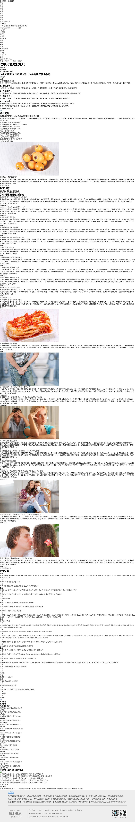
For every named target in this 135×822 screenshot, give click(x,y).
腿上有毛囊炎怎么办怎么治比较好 (78, 799)
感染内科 (47, 590)
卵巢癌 (36, 625)
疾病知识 (4, 191)
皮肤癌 (49, 625)
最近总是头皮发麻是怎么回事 (10, 287)
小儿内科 (3, 615)
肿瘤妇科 (126, 625)
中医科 (13, 61)
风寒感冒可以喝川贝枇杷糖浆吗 (11, 139)
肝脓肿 (32, 606)
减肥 (1, 13)
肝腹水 (40, 606)
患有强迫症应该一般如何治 (42, 799)
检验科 (9, 642)
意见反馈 (62, 810)
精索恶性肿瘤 (55, 788)
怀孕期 (6, 658)
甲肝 (19, 606)
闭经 (23, 662)
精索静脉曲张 (4, 662)
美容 (1, 17)
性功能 (9, 582)
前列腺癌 (8, 625)
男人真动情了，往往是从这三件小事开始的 (15, 387)
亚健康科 (24, 689)
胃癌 (13, 625)
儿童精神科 (24, 615)
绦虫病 (7, 788)
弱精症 (79, 662)
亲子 (15, 26)
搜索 (19, 28)
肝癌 (101, 625)
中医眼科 (45, 638)
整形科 (2, 621)
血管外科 (8, 594)
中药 (5, 666)
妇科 (5, 586)
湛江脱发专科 (111, 799)
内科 (10, 575)
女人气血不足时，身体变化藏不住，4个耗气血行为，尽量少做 (21, 778)
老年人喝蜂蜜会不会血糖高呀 (10, 766)
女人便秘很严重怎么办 (8, 217)
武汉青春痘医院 (27, 802)
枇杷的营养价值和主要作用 (9, 137)
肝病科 (30, 575)
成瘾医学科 (48, 654)
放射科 (14, 642)
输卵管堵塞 (39, 662)
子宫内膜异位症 (99, 662)
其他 (34, 658)
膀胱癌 (79, 625)
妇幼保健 (10, 586)
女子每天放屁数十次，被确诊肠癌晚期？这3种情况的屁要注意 (21, 774)
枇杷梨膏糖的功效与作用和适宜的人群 (13, 124)
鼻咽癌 (74, 625)
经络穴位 (18, 635)
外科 (13, 575)
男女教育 (16, 650)
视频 (1, 21)
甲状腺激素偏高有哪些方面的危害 (12, 237)
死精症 (84, 662)
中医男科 (118, 635)
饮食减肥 (10, 646)
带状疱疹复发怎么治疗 (61, 802)
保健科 (57, 575)
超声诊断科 (21, 642)
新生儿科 (10, 615)
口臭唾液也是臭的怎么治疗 (9, 267)
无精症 (32, 662)
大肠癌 (92, 625)
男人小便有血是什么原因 (8, 343)
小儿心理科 (81, 615)
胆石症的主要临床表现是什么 (10, 720)
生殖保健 (23, 650)
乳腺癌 (26, 625)
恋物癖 (22, 654)
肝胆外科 (52, 594)
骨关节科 (3, 602)
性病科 (7, 598)
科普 (1, 19)
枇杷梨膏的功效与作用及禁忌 (10, 133)
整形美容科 (45, 575)
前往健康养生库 (5, 568)
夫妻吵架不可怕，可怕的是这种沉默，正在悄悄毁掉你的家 (20, 514)
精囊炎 (52, 662)
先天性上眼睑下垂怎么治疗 (9, 277)
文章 (8, 21)
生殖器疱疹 (21, 788)
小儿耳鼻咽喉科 (57, 615)
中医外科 (38, 638)
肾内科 (41, 590)
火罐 (13, 635)
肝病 (36, 606)
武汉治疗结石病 (47, 796)
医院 (1, 9)
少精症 (27, 662)
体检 (12, 26)
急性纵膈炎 (46, 788)
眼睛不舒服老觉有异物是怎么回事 (12, 728)
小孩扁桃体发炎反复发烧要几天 (11, 257)
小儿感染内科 (56, 617)
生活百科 (3, 24)
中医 (1, 26)
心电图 (48, 642)
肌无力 (2, 788)
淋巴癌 (31, 625)
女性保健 (22, 631)
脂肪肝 (11, 606)
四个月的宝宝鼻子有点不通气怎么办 (12, 207)
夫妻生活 (3, 650)
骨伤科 (31, 602)
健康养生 (15, 191)
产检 (13, 658)
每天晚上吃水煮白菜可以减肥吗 (11, 300)
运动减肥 (3, 646)
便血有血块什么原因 (7, 247)
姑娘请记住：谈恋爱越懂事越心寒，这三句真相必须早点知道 (21, 471)
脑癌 (44, 625)
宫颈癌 (2, 625)
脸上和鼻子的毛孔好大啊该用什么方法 (20, 799)
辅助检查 (3, 642)
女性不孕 (108, 662)
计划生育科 (26, 586)
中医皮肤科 (126, 635)
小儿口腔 (73, 615)
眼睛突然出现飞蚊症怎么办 (9, 749)
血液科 (36, 590)
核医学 (27, 642)
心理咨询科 (56, 654)
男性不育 (115, 662)
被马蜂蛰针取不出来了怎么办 (10, 716)
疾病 (1, 7)
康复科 (104, 575)
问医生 (2, 34)
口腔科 (9, 611)
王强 (1, 79)
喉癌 (87, 625)
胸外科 (46, 594)
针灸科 (9, 635)
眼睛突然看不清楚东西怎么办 (10, 724)
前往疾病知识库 (5, 298)
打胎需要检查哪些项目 (8, 461)
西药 (1, 666)
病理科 (43, 642)
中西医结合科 (29, 638)
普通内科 (65, 590)
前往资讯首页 (4, 784)
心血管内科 (29, 590)
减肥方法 (30, 646)
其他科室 (31, 689)
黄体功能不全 (71, 662)
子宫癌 (21, 625)
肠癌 (17, 625)
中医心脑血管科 (57, 635)
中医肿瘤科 (104, 635)
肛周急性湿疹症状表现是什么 (100, 802)
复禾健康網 (78, 810)
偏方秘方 (17, 666)
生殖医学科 (18, 586)
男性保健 (48, 631)
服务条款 (55, 810)
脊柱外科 (15, 602)
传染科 (2, 681)
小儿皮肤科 (127, 615)
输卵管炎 (46, 662)
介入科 (8, 577)
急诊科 (109, 575)
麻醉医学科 (126, 575)
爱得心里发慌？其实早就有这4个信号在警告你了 (17, 558)
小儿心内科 (27, 617)
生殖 (75, 575)
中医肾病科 (48, 635)
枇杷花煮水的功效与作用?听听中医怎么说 (21, 116)
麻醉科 (2, 685)
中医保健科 (26, 635)
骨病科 (9, 602)
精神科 (36, 654)
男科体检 (59, 642)
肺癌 (105, 625)
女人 (26, 26)
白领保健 (35, 631)
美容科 (7, 621)
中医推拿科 (9, 638)
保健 (1, 15)
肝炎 (15, 606)
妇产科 (6, 575)
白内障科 (3, 693)
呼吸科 (2, 590)
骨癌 (41, 625)
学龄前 (30, 658)
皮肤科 (2, 598)
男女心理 (10, 650)
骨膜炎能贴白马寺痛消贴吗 (9, 757)
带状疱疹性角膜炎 (76, 788)
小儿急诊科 (9, 677)
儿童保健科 (32, 615)
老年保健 (42, 631)
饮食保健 (28, 631)
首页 (1, 3)
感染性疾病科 (116, 575)
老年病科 (54, 590)
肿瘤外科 (119, 625)
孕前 (1, 658)
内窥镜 (53, 642)
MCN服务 (40, 810)
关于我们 (32, 810)
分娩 (10, 658)
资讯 (1, 5)
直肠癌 (64, 625)
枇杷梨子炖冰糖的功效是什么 (10, 122)
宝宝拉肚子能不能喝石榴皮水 (43, 802)
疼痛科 (59, 590)
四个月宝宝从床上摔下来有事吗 (11, 733)
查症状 (2, 36)
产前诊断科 (34, 586)
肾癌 (84, 625)
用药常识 (24, 666)
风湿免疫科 (73, 590)
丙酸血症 (13, 788)
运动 (19, 26)
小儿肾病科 (47, 617)
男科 (1, 575)
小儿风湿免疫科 (37, 617)
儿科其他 (16, 615)
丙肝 (22, 606)
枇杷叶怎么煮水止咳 (7, 131)
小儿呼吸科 (119, 615)
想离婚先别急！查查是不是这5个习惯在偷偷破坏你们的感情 (21, 397)
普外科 (21, 594)
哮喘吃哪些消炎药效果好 (115, 796)
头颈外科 (18, 611)
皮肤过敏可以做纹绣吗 (34, 796)
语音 (5, 21)
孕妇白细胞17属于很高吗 (8, 745)
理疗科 (32, 642)
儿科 (39, 575)
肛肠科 (2, 594)
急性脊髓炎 (38, 788)
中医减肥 (16, 646)
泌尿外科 (27, 594)
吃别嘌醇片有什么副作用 (8, 441)
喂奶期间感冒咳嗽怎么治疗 (16, 796)
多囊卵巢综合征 (15, 662)
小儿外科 (40, 615)
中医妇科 (112, 635)
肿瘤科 (52, 575)
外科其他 (40, 594)
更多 (8, 706)
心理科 (6, 59)
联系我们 (47, 810)
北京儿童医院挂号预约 (98, 799)
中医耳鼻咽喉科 (19, 638)
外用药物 (10, 666)
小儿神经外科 (110, 615)
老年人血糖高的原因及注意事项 (11, 762)
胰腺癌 (69, 625)
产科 (1, 586)
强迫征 (27, 654)
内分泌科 (8, 590)
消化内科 (22, 590)
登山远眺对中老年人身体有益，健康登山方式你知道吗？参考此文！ (23, 782)
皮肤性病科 (20, 575)
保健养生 (8, 631)
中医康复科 (76, 635)
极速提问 (10, 108)
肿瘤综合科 (11, 627)
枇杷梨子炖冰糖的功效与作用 (10, 129)
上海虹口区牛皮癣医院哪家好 (79, 802)
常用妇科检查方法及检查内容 (10, 737)
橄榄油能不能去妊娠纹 (59, 799)
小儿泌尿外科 (18, 617)
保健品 (2, 631)
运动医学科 (17, 689)
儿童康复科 (47, 615)
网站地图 (70, 810)
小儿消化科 (9, 617)
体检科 (67, 575)
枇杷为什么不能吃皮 (8, 177)
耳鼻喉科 (3, 611)
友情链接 (11, 792)
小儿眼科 (66, 615)
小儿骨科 (92, 615)
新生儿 (18, 658)
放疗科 (4, 627)
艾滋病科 (15, 681)
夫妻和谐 (30, 650)
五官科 (35, 575)
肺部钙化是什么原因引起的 (97, 796)
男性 (8, 26)
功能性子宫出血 (60, 662)
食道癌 (97, 625)
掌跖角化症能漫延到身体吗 (9, 227)
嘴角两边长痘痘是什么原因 (9, 753)
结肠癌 (54, 625)
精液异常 (90, 662)
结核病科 (8, 681)
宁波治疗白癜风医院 (61, 796)
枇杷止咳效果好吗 (6, 141)
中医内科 (97, 635)
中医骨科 (90, 635)
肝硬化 (6, 606)
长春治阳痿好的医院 (14, 802)
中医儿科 (83, 635)
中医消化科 (68, 635)
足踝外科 (22, 602)
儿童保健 (15, 631)
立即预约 (3, 108)
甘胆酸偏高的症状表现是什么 (78, 796)
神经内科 (15, 590)
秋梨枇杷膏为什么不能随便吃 (10, 127)
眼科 (3, 577)
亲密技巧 (40, 650)
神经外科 (33, 594)
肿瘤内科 (18, 627)
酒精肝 (27, 606)
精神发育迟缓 (65, 788)
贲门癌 (113, 625)
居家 (23, 26)
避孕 (35, 650)
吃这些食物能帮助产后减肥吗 (10, 712)
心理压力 (10, 654)
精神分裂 (16, 654)
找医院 (2, 30)
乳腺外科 (59, 594)
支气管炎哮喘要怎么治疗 (118, 802)
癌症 (108, 625)
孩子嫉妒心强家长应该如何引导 (11, 708)
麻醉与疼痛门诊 (10, 685)
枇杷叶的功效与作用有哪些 (9, 135)
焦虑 (32, 654)
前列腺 (14, 582)
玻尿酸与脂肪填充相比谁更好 (10, 741)
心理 (5, 26)
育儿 (1, 11)
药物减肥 (23, 646)
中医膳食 (3, 635)
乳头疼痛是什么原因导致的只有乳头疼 (13, 197)
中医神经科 (39, 635)
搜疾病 (2, 32)
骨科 (25, 575)
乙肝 (1, 606)
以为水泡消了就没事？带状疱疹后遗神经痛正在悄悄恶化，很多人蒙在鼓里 (26, 776)
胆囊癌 (59, 625)
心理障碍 (3, 654)
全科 (99, 575)
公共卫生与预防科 (6, 689)
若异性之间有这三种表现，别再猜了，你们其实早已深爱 (20, 451)
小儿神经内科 (100, 615)
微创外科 (15, 594)
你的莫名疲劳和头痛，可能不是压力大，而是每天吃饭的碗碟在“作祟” (24, 780)
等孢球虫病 (29, 788)
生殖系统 (3, 582)
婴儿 (22, 658)
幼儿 (26, 658)
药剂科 (95, 575)
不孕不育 (89, 575)
